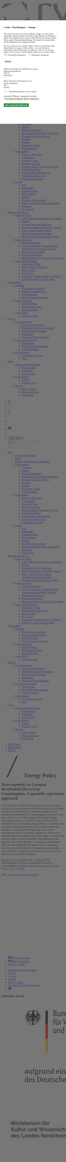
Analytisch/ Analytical (40, 55)
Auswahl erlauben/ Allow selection (21, 99)
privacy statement (10, 83)
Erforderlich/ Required (17, 55)
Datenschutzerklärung (12, 71)
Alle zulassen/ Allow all (16, 105)
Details (8, 61)
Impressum (8, 75)
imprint (6, 87)
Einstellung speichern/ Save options (23, 91)
